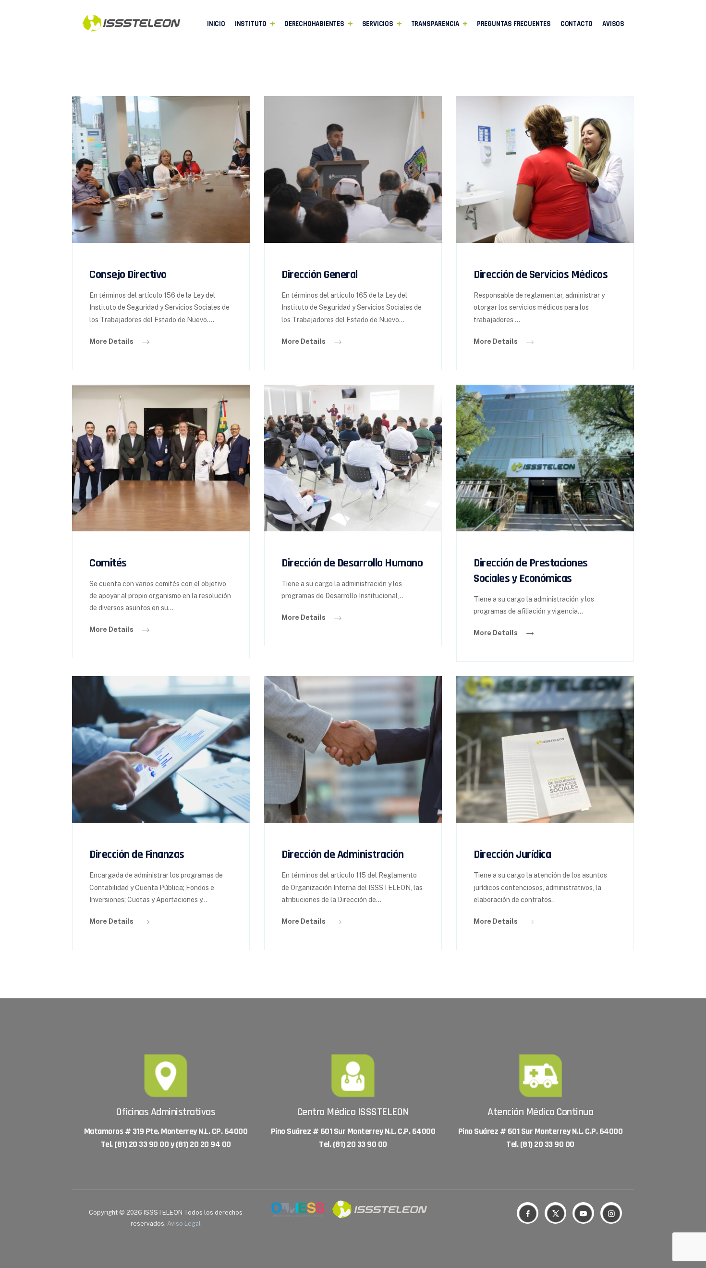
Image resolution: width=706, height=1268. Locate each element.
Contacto (576, 23)
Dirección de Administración (342, 854)
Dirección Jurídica (512, 854)
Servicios (377, 23)
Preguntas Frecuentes (514, 23)
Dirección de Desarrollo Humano (352, 563)
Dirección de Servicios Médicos (541, 274)
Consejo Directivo (128, 274)
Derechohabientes (314, 23)
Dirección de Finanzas (136, 854)
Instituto (251, 23)
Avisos (613, 23)
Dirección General (319, 274)
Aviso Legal (184, 1223)
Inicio (216, 23)
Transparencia (435, 23)
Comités (108, 563)
